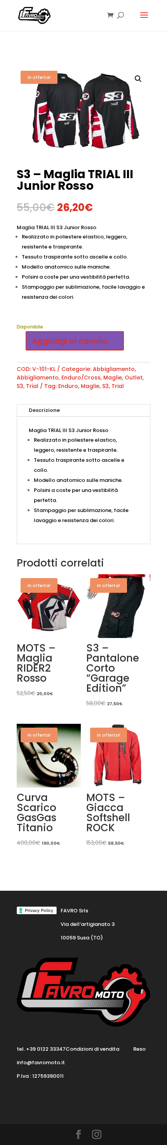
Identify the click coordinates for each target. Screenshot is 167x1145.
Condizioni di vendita (92, 1049)
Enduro (68, 386)
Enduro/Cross (81, 377)
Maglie (112, 377)
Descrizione (44, 410)
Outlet (134, 377)
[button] (138, 79)
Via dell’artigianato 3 (88, 924)
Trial (32, 386)
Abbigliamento (114, 369)
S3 (20, 386)
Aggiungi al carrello (70, 340)
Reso (139, 1049)
